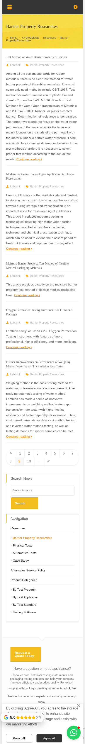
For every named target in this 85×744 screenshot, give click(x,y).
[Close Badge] (43, 713)
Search (20, 503)
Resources (18, 528)
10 (29, 461)
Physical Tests (22, 545)
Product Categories (24, 580)
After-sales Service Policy (28, 570)
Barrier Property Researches (47, 65)
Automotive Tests (24, 553)
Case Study (21, 560)
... (39, 461)
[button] (74, 733)
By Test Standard (24, 604)
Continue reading (28, 159)
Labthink (15, 65)
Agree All (49, 738)
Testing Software (24, 612)
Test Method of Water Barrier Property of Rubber (36, 57)
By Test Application (26, 597)
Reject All (19, 738)
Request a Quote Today (24, 654)
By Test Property (24, 589)
